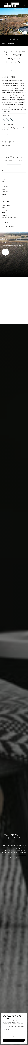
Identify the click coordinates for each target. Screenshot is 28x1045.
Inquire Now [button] (14, 70)
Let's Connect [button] (14, 857)
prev (12, 38)
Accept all (14, 1041)
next (16, 38)
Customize (14, 1037)
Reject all (14, 1033)
